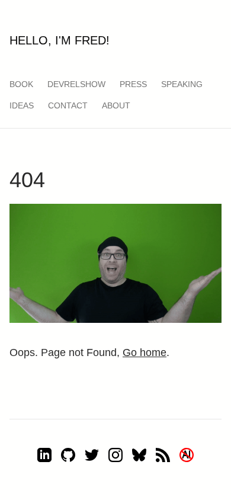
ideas (21, 105)
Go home (144, 352)
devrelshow (76, 84)
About (116, 105)
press (133, 84)
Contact (68, 105)
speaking (182, 84)
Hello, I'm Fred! (59, 40)
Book (21, 84)
